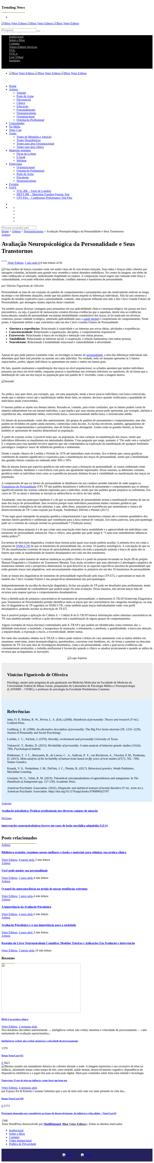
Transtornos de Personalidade (19, 486)
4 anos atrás (26, 914)
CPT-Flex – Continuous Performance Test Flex (44, 197)
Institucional (16, 36)
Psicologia (23, 177)
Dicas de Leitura (26, 153)
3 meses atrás (27, 950)
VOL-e (13, 53)
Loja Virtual (16, 57)
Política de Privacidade (22, 1144)
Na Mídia (14, 126)
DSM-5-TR (23, 546)
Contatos (14, 43)
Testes (12, 133)
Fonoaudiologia (26, 109)
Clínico (21, 103)
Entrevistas (15, 163)
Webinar (21, 160)
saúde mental (91, 318)
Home (12, 86)
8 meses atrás (27, 859)
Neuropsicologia (26, 113)
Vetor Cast (15, 130)
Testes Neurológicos (29, 140)
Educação (22, 106)
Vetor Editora (15, 262)
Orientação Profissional (30, 119)
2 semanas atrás (28, 1026)
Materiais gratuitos (20, 150)
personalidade (94, 355)
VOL (12, 50)
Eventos (14, 184)
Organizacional (26, 116)
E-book (21, 157)
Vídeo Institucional (20, 1140)
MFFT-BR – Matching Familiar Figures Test (43, 194)
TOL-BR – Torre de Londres (34, 191)
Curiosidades (16, 123)
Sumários (14, 60)
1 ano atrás (31, 262)
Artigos (13, 89)
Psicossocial (24, 99)
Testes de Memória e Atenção (34, 136)
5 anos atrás (26, 877)
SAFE (13, 187)
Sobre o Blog (17, 40)
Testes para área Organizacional (35, 143)
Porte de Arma (25, 96)
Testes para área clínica (30, 147)
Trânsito (21, 92)
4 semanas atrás (28, 1087)
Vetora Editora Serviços (23, 47)
